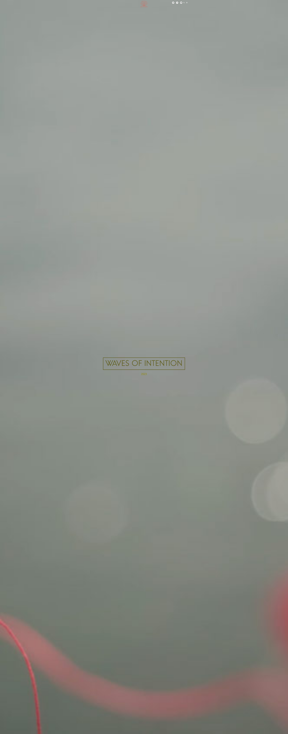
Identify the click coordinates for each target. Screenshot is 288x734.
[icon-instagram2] (173, 3)
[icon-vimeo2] (177, 3)
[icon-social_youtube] (181, 3)
